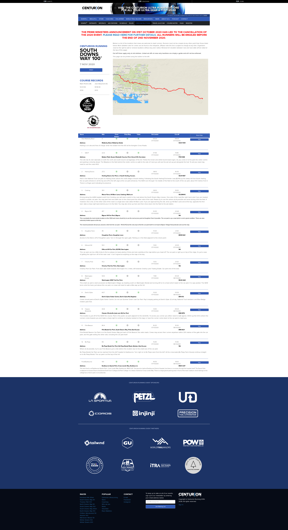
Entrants (93, 23)
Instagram (127, 502)
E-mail (126, 497)
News (157, 19)
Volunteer (120, 19)
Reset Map (199, 135)
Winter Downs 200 (86, 522)
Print (91, 70)
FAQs (182, 23)
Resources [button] (148, 19)
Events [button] (83, 19)
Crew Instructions (143, 23)
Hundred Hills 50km (87, 497)
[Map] (160, 87)
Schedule (123, 23)
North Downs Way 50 (87, 504)
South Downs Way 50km (88, 509)
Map (199, 139)
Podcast (175, 19)
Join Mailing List (160, 506)
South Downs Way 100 (88, 506)
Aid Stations (112, 23)
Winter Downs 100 (86, 520)
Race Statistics (107, 511)
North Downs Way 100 (87, 511)
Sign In (181, 505)
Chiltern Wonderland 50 (88, 513)
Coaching (109, 19)
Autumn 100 (84, 515)
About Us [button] (165, 19)
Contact (184, 19)
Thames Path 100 (86, 502)
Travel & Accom (158, 23)
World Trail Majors (133, 19)
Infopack (102, 23)
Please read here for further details (129, 35)
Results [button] (93, 19)
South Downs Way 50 (87, 500)
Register (189, 23)
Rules (131, 23)
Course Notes (172, 23)
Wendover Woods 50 (87, 518)
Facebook (127, 500)
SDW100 (84, 23)
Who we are (106, 504)
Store (101, 19)
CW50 (205, 15)
